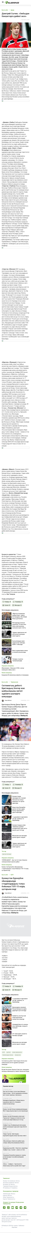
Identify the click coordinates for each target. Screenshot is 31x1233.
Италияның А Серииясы (10, 1188)
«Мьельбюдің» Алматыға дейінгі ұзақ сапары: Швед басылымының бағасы (13, 1141)
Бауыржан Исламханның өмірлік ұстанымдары (15, 675)
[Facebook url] (4, 1208)
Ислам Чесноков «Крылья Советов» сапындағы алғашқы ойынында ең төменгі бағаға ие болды (15, 1070)
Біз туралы (15, 1225)
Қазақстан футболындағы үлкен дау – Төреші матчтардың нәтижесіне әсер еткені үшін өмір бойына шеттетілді (14, 1118)
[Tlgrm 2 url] (25, 1207)
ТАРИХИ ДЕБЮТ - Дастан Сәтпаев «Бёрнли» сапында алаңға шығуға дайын (14, 860)
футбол (9, 1052)
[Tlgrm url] (21, 1207)
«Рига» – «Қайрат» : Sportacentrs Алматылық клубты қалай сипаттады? (14, 1164)
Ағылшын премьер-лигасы (11, 1182)
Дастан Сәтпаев (6, 854)
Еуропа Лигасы (7, 1195)
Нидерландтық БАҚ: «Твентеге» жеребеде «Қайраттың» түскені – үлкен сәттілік (15, 1149)
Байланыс (21, 1225)
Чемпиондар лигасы (7, 1055)
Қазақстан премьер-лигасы (11, 1181)
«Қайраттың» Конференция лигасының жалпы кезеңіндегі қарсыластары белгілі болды (15, 1126)
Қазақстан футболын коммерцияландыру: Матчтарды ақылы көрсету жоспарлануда (15, 1110)
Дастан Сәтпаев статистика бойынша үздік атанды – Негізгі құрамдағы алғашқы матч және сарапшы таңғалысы (15, 1093)
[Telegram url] (17, 1207)
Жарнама (14, 1227)
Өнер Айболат (8, 700)
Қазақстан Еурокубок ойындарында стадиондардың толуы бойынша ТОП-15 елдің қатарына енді (15, 868)
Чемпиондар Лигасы (9, 1194)
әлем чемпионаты (17, 1052)
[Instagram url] (8, 1208)
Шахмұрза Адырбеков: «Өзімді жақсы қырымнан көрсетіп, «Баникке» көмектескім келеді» (13, 1102)
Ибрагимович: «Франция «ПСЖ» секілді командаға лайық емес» (13, 669)
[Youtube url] (12, 1208)
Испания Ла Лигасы (9, 1184)
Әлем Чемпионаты (8, 1197)
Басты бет (5, 10)
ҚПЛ (3, 1052)
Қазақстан (18, 1055)
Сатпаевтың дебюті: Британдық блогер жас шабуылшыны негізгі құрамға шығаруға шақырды (14, 1062)
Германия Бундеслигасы (10, 1186)
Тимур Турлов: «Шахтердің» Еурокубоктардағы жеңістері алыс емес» (15, 1134)
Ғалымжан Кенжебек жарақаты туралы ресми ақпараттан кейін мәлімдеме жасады (14, 1156)
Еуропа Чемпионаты (9, 1199)
